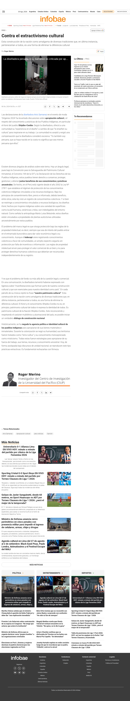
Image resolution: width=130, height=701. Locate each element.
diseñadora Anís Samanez (35, 114)
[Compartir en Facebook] (50, 106)
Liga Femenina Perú (42, 25)
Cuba (98, 12)
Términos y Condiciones (112, 660)
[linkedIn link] (23, 672)
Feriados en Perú (84, 25)
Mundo (92, 12)
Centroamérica (83, 12)
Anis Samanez (8, 434)
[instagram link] (23, 668)
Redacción (66, 660)
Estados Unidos (43, 12)
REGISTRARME (108, 11)
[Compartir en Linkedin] (58, 106)
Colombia (53, 12)
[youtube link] (15, 672)
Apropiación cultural (23, 434)
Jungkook (65, 25)
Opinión (49, 434)
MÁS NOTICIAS (36, 565)
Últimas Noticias (42, 681)
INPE (98, 25)
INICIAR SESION (122, 11)
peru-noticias (38, 434)
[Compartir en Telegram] (63, 106)
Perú (74, 12)
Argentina (32, 12)
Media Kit (89, 675)
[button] (3, 12)
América (42, 660)
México (68, 12)
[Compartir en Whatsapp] (45, 106)
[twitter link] (19, 668)
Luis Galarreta (73, 25)
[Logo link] (53, 19)
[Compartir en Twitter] (54, 106)
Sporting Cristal (22, 25)
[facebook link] (15, 668)
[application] (36, 75)
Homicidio (93, 25)
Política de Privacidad (112, 663)
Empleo (66, 663)
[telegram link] (19, 672)
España (61, 12)
